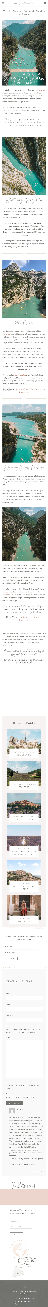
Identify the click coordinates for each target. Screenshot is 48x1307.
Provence (41, 90)
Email (9, 1004)
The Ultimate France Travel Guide (24, 753)
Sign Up (11, 959)
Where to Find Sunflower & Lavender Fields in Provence (24, 851)
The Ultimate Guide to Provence (30, 618)
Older (36, 1171)
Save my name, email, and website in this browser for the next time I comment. (23, 1030)
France (23, 90)
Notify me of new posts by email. (20, 1097)
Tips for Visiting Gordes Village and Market (24, 886)
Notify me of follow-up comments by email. (22, 1087)
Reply (31, 1164)
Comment (10, 1038)
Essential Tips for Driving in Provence (30, 391)
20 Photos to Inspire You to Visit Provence (24, 818)
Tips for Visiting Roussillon (24, 919)
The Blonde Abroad (24, 3)
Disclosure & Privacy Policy (24, 1298)
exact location (20, 375)
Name (8, 993)
